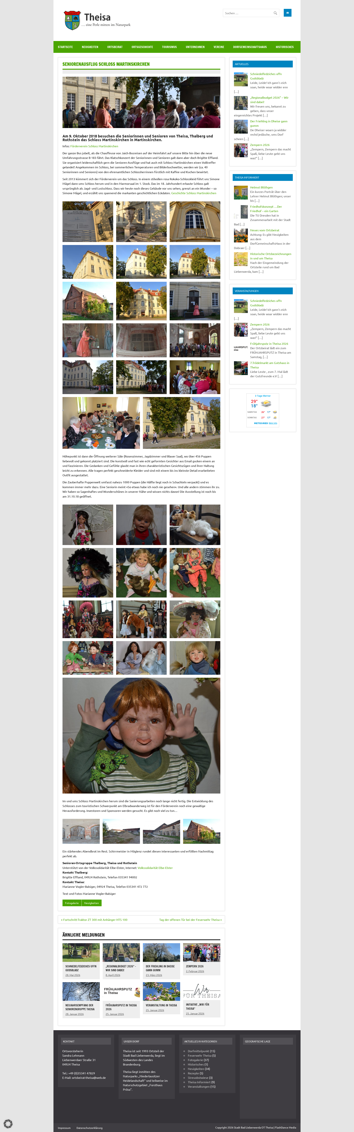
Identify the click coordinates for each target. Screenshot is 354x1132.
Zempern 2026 (195, 966)
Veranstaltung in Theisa (161, 1005)
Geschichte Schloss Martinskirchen (193, 193)
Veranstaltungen (199, 1086)
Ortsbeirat (115, 47)
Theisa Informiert (199, 1082)
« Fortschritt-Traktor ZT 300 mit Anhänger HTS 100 (94, 919)
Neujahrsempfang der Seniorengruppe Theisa (79, 1007)
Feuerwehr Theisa (199, 1055)
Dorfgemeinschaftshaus (250, 47)
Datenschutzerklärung (90, 1127)
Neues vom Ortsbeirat (264, 230)
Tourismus (169, 47)
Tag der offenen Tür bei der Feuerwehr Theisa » (190, 919)
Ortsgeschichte (142, 47)
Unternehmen (195, 47)
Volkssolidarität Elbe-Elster (155, 867)
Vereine (219, 47)
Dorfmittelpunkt (198, 1051)
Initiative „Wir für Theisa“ (197, 1006)
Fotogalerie (72, 903)
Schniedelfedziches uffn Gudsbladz (80, 968)
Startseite (65, 47)
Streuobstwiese (198, 1077)
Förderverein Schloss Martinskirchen (94, 146)
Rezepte (193, 1073)
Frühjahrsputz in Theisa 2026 (121, 1007)
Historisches (285, 47)
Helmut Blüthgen (261, 187)
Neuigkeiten (90, 47)
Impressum (64, 1127)
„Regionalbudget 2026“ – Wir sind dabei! (121, 968)
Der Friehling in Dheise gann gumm (160, 968)
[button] (8, 1124)
